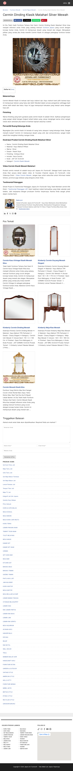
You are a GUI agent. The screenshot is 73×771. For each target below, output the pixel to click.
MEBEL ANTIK (7, 688)
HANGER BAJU (7, 633)
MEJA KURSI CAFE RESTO (11, 519)
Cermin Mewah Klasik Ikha (13, 387)
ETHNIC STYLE (7, 696)
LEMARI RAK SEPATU (9, 621)
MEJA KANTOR (7, 590)
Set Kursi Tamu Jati (9, 465)
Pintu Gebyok (7, 504)
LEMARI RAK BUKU (9, 613)
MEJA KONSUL (7, 512)
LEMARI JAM (7, 617)
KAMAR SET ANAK (8, 547)
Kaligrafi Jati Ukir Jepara (10, 496)
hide (12, 89)
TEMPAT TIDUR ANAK (9, 531)
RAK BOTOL (6, 645)
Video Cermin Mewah (23, 175)
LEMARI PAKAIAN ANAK (10, 527)
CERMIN (5, 551)
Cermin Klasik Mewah (21, 161)
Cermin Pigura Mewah (29, 10)
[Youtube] (47, 729)
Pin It (44, 20)
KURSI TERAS (7, 523)
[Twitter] (10, 213)
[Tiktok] (38, 729)
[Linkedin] (5, 213)
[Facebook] (7, 213)
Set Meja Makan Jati (9, 480)
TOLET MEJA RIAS (8, 535)
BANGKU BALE (7, 567)
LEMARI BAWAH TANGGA (10, 598)
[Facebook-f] (44, 729)
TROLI (5, 653)
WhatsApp (37, 20)
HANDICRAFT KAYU (9, 660)
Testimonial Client (24, 209)
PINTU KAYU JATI (8, 578)
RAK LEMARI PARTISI (9, 610)
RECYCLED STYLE (8, 700)
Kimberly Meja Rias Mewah (49, 328)
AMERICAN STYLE (8, 676)
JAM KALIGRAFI (8, 582)
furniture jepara (48, 27)
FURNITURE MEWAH (9, 684)
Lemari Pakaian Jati (9, 484)
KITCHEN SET (7, 563)
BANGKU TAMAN (8, 570)
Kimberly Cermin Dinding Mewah (16, 328)
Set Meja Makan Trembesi (11, 476)
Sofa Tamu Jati (7, 472)
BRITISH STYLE (7, 692)
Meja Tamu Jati (7, 469)
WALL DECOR (7, 649)
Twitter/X (27, 20)
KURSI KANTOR (8, 586)
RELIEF (5, 641)
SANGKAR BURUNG (9, 703)
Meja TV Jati (7, 492)
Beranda (5, 10)
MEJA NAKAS (7, 539)
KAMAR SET (6, 543)
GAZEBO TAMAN (8, 574)
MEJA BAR (6, 559)
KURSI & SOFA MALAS (10, 508)
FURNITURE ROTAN (9, 664)
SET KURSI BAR (8, 555)
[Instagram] (13, 213)
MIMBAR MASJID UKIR (10, 657)
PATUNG (5, 637)
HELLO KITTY (7, 680)
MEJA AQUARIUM (8, 625)
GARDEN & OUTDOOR (10, 668)
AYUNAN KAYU (7, 629)
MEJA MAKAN (7, 516)
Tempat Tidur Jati (8, 488)
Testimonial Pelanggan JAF (18, 189)
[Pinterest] (15, 213)
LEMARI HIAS (7, 606)
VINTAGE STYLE (8, 672)
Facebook (18, 20)
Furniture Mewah (15, 10)
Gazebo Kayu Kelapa (9, 500)
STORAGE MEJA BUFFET (10, 602)
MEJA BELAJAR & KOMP (10, 594)
